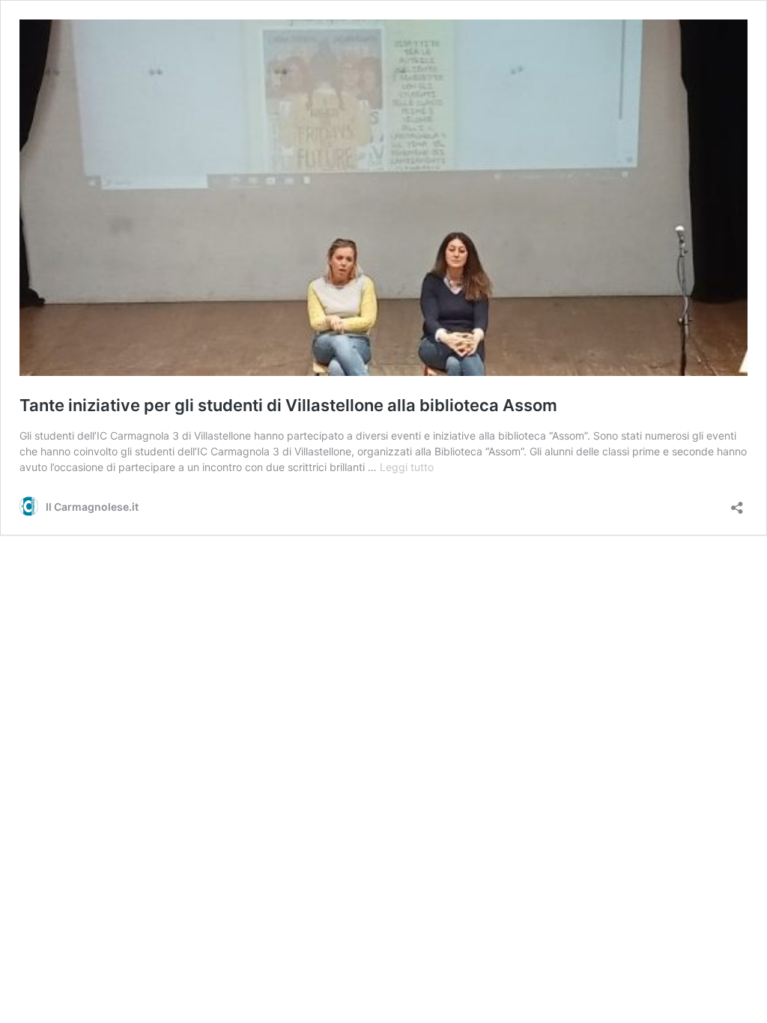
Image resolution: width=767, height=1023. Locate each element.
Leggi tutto (407, 467)
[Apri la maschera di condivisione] (737, 502)
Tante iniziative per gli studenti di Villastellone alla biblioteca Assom (288, 405)
